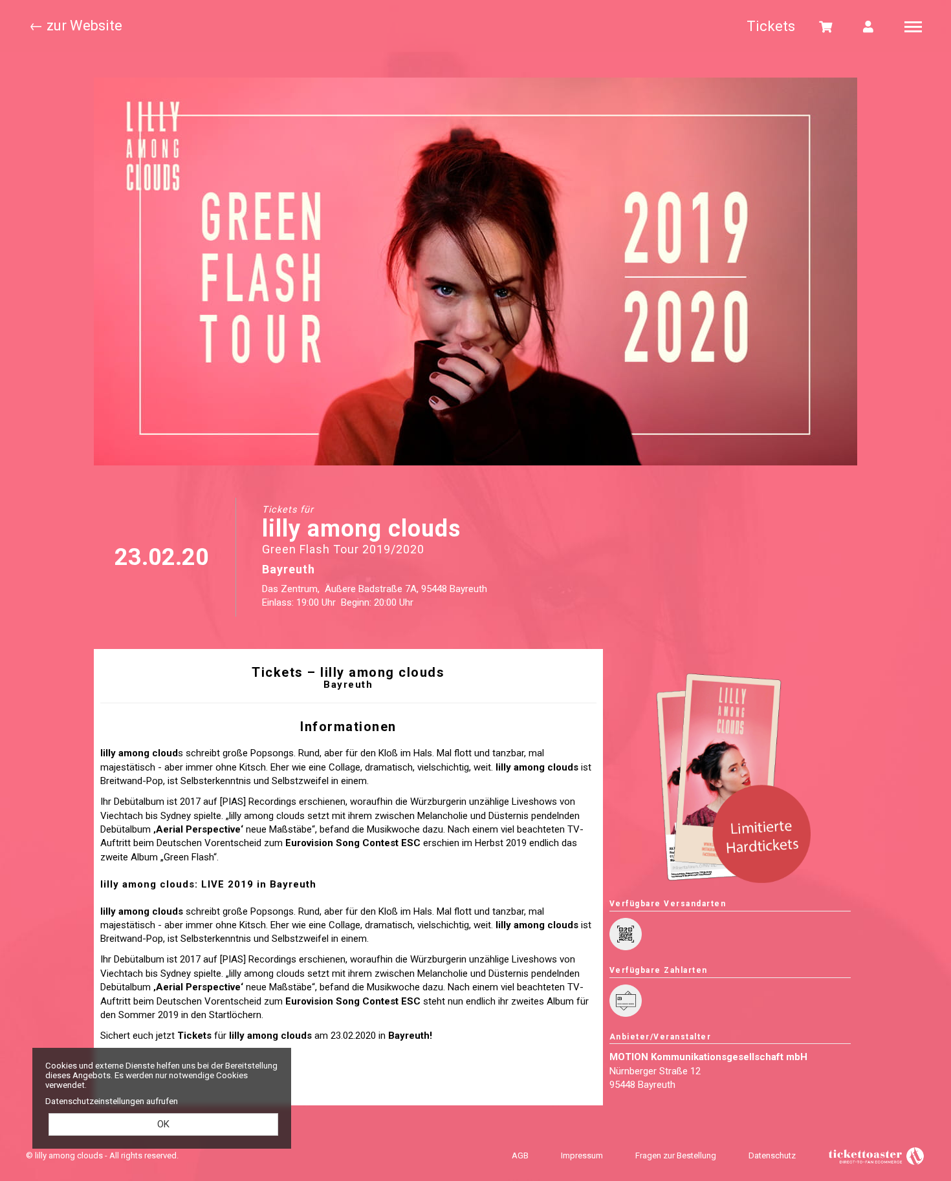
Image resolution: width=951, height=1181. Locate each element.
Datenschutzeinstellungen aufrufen (111, 1101)
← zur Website (75, 25)
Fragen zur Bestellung (675, 1155)
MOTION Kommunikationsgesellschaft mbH (708, 1057)
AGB (520, 1155)
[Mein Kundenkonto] (868, 26)
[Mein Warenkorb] (826, 26)
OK (163, 1124)
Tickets (771, 26)
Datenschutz (772, 1155)
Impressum (582, 1155)
